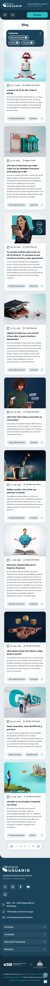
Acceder (37, 15)
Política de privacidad (32, 980)
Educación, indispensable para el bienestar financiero (21, 566)
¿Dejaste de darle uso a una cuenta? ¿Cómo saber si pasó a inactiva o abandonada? (23, 336)
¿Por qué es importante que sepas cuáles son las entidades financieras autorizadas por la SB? (23, 168)
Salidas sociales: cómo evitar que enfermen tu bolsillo (21, 491)
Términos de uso (15, 980)
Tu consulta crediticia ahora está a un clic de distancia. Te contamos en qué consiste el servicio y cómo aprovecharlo (25, 255)
